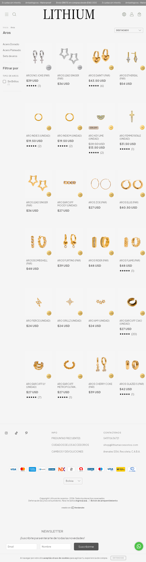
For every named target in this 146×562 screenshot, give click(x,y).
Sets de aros (10, 56)
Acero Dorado (11, 44)
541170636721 (111, 438)
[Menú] (7, 14)
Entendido (118, 558)
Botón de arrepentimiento (104, 501)
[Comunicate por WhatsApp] (139, 546)
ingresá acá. (82, 501)
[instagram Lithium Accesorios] (6, 433)
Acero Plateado (12, 50)
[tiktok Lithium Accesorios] (16, 433)
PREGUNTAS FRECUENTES (66, 438)
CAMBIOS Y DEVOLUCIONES (67, 451)
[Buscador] (14, 14)
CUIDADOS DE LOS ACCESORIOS (70, 445)
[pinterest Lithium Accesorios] (26, 433)
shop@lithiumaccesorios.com (120, 445)
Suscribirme (86, 546)
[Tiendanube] (73, 508)
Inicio (5, 27)
